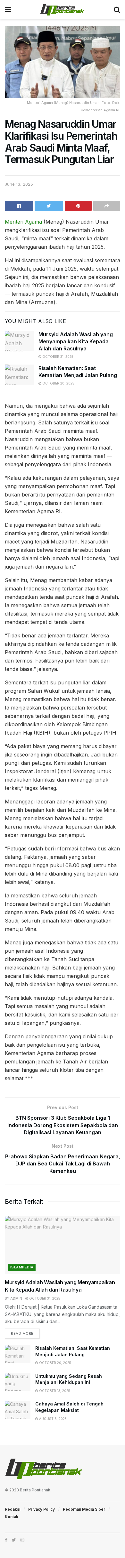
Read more (22, 1333)
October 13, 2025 (54, 1391)
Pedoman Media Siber (84, 1509)
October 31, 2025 (57, 356)
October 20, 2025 (57, 383)
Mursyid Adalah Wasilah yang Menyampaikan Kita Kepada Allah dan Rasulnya (75, 341)
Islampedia (21, 1267)
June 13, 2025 (19, 184)
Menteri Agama (23, 221)
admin (16, 1298)
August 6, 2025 (52, 1419)
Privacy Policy (41, 1509)
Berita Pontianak (35, 1490)
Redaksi (12, 1509)
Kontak (11, 1516)
